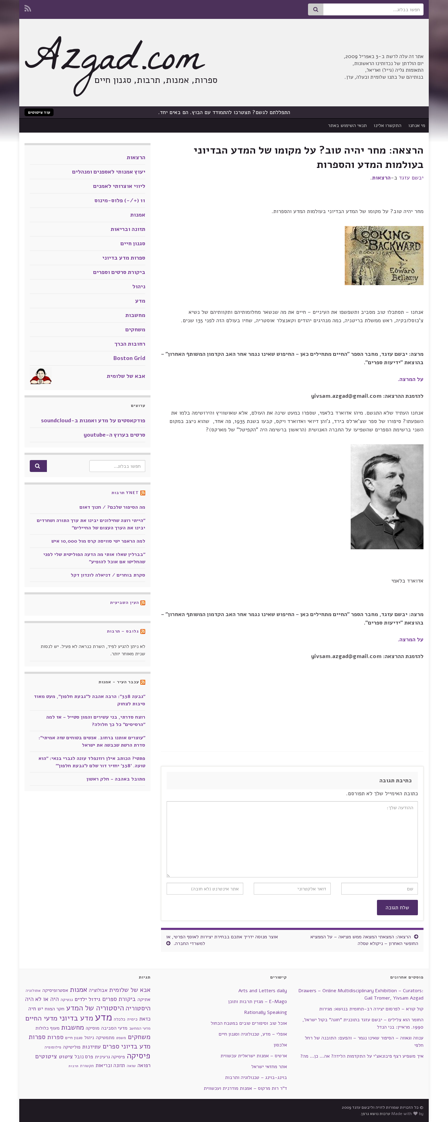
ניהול (138, 286)
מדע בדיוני (76, 1018)
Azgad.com (113, 63)
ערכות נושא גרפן (375, 1113)
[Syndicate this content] (142, 492)
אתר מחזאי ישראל (269, 1066)
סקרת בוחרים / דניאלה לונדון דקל (108, 575)
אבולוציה (98, 990)
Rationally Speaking (265, 1012)
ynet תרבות (125, 492)
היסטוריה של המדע (95, 1008)
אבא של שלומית (126, 376)
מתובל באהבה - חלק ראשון (115, 779)
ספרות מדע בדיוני (123, 258)
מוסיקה (92, 1028)
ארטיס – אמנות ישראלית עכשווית (253, 1055)
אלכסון (280, 1045)
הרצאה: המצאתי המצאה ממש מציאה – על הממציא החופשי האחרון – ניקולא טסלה (364, 940)
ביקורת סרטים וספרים (119, 272)
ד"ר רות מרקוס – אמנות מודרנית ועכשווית (245, 1088)
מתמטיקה (105, 1037)
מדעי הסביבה (114, 1028)
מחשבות (135, 315)
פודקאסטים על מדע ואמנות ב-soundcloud (93, 420)
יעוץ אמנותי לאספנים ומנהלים (108, 172)
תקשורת (87, 1065)
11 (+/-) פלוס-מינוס (119, 200)
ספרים (111, 1046)
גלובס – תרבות (123, 631)
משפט (121, 1037)
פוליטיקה (71, 1047)
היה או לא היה (42, 999)
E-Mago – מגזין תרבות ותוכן (257, 1001)
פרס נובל (84, 1056)
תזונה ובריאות (128, 229)
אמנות (137, 215)
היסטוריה (138, 1008)
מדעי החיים (41, 1018)
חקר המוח (54, 1008)
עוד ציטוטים (39, 112)
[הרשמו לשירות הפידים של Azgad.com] (27, 7)
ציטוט (66, 1056)
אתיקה (144, 999)
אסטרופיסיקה (55, 990)
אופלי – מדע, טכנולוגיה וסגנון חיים (253, 1034)
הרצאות (381, 178)
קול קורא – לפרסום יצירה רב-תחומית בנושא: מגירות (371, 1008)
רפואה (144, 1065)
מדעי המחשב (139, 1028)
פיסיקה (138, 1055)
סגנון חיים (132, 243)
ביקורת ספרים (119, 999)
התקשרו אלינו (387, 125)
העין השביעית (124, 602)
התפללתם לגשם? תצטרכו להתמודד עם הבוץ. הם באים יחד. (224, 112)
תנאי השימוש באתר (347, 125)
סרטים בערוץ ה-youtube (114, 435)
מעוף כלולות (47, 1028)
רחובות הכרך (129, 344)
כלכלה (119, 1019)
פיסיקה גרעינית (110, 1056)
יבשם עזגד (411, 178)
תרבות (73, 1065)
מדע (140, 301)
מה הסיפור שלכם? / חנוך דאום (112, 507)
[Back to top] (15, 1106)
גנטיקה (67, 999)
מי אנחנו (416, 125)
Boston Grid (129, 358)
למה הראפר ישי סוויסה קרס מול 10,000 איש (98, 541)
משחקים (135, 329)
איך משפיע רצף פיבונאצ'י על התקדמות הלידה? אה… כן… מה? (362, 1056)
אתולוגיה (33, 990)
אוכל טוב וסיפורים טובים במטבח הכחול (249, 1023)
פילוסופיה (52, 1047)
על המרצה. (411, 379)
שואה (131, 1065)
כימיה (132, 1019)
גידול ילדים (87, 999)
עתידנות (91, 1047)
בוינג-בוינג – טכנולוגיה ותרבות (256, 1077)
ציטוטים (46, 1056)
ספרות (55, 1037)
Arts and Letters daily (262, 990)
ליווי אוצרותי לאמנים (119, 186)
